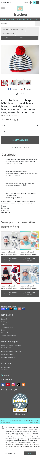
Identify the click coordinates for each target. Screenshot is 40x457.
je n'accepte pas (10, 453)
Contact (25, 2)
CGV (3, 330)
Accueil (5, 29)
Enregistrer (28, 89)
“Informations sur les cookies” (14, 444)
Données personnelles (8, 357)
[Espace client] (30, 2)
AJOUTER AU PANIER (20, 140)
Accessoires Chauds (9, 115)
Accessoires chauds (8, 34)
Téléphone (6, 375)
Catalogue (5, 322)
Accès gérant (33, 422)
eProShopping (5, 422)
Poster (21, 94)
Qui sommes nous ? (8, 327)
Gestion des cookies (7, 354)
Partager (14, 89)
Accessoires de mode (17, 29)
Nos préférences (7, 333)
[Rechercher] (37, 23)
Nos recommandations (9, 335)
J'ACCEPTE (30, 453)
